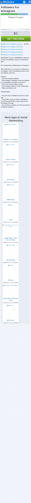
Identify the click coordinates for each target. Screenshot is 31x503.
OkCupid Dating (10, 260)
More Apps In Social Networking (16, 119)
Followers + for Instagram (10, 139)
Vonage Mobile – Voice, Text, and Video (10, 239)
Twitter (10, 220)
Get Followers (11, 179)
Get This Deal (16, 38)
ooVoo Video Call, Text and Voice (10, 299)
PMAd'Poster (10, 200)
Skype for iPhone (10, 159)
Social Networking (23, 14)
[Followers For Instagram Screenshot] (12, 44)
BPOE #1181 (10, 320)
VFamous (10, 280)
